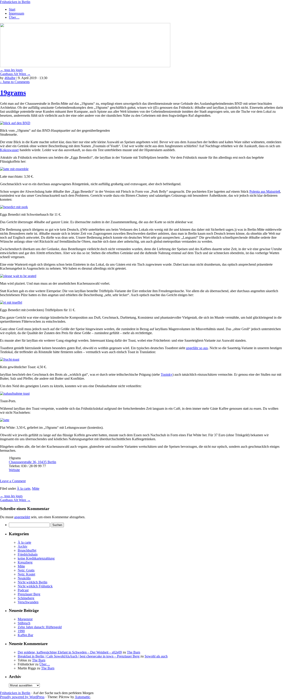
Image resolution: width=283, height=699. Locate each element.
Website (14, 470)
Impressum (16, 13)
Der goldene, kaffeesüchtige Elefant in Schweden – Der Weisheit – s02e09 (70, 652)
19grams (13, 93)
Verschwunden (28, 602)
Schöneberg (26, 598)
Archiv (22, 546)
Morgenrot (25, 619)
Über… (14, 17)
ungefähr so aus (197, 348)
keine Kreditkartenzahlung (36, 558)
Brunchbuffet (27, 550)
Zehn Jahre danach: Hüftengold (40, 627)
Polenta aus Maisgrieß (264, 191)
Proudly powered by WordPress (22, 697)
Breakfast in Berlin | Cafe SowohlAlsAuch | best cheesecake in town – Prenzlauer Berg (79, 656)
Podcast (23, 590)
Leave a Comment (13, 481)
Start (12, 9)
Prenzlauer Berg (29, 594)
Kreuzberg (25, 562)
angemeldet (22, 517)
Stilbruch (24, 623)
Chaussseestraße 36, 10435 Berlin (32, 462)
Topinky (166, 374)
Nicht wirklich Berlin (32, 582)
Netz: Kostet (26, 574)
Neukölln (24, 578)
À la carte (23, 488)
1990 (21, 631)
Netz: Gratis (26, 570)
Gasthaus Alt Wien (15, 74)
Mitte (35, 488)
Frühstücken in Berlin (15, 2)
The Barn (133, 652)
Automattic (82, 697)
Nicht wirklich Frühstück (35, 586)
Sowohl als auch (156, 656)
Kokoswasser (9, 150)
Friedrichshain (28, 554)
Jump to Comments (15, 82)
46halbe (9, 78)
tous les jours (11, 70)
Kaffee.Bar (25, 635)
